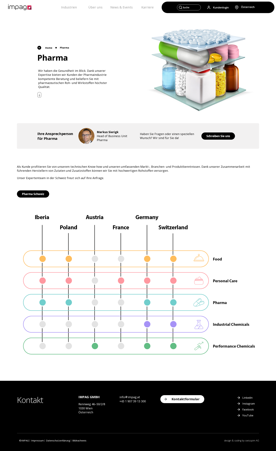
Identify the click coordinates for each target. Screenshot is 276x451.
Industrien (69, 7)
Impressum (37, 440)
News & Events (121, 7)
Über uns (95, 7)
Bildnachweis (79, 440)
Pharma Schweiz (33, 194)
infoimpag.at (129, 397)
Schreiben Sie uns (218, 136)
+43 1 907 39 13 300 (132, 401)
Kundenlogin (221, 7)
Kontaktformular (185, 399)
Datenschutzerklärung (58, 440)
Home (48, 47)
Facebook (248, 409)
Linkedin (247, 397)
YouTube (247, 415)
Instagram (248, 403)
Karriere (147, 7)
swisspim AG (252, 440)
